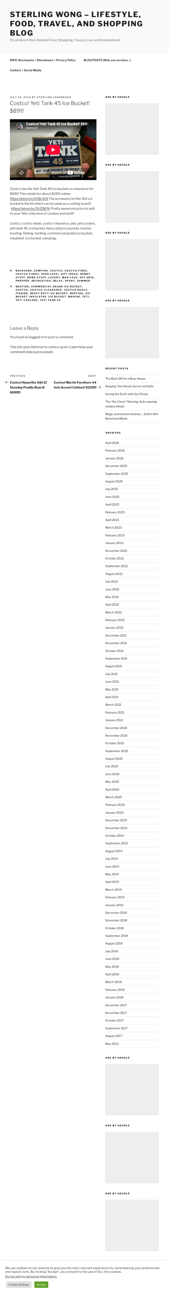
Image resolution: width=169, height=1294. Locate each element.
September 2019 (116, 843)
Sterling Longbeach (54, 97)
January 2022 (114, 627)
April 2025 (112, 504)
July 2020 (111, 766)
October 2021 (114, 651)
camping (41, 270)
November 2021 (116, 643)
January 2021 (114, 720)
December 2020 (116, 728)
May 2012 (112, 1043)
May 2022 (112, 597)
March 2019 (113, 889)
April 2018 (112, 974)
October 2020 (114, 743)
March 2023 (113, 527)
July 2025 (111, 489)
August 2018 (113, 943)
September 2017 (116, 1028)
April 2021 (112, 697)
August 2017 (113, 1036)
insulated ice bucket (47, 296)
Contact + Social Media (25, 70)
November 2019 (116, 828)
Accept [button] (41, 1284)
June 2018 (112, 959)
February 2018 (114, 989)
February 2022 (114, 620)
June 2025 (112, 496)
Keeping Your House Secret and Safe (129, 386)
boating (22, 286)
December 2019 (116, 820)
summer (83, 280)
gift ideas (69, 274)
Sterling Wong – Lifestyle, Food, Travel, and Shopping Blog (76, 23)
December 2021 (116, 635)
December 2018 (116, 912)
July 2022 (111, 581)
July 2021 (111, 674)
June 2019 (112, 866)
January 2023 (114, 543)
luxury (54, 277)
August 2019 (113, 851)
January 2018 (114, 997)
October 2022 (114, 558)
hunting (76, 293)
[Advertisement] (132, 129)
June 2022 (112, 589)
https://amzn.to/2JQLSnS (29, 199)
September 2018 (116, 935)
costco (56, 270)
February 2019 (114, 897)
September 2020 (116, 751)
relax (58, 280)
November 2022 (116, 550)
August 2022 (113, 574)
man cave (70, 277)
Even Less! (50, 274)
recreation (41, 280)
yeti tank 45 (50, 300)
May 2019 (112, 874)
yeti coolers (27, 300)
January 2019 (114, 905)
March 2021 (113, 704)
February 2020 (115, 804)
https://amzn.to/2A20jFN (30, 209)
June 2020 (112, 774)
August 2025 (114, 481)
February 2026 (115, 450)
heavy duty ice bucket (49, 293)
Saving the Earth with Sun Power (126, 394)
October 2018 (114, 928)
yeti (85, 296)
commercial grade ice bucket (56, 286)
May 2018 (112, 966)
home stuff (37, 277)
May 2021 (112, 689)
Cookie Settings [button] (19, 1284)
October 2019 (114, 835)
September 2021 (116, 658)
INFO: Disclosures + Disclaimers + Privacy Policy (43, 60)
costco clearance (46, 289)
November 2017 (116, 1012)
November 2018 (116, 920)
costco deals (76, 289)
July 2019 (111, 858)
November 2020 (116, 735)
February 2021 (114, 712)
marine (74, 296)
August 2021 (113, 666)
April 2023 (112, 520)
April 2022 (112, 604)
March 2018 (113, 982)
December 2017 (116, 1005)
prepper (23, 280)
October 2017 (114, 1020)
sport (70, 280)
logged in (36, 337)
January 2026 (114, 458)
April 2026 (112, 443)
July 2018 (111, 951)
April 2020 (112, 789)
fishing (22, 293)
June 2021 (112, 681)
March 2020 (113, 797)
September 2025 (116, 473)
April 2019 (112, 881)
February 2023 (115, 535)
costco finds (76, 270)
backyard (24, 270)
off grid (87, 277)
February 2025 (115, 512)
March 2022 (113, 612)
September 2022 (116, 566)
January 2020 (114, 812)
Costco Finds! (28, 274)
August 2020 (114, 758)
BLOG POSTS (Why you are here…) (107, 60)
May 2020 (112, 781)
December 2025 (116, 466)
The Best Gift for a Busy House (125, 378)
